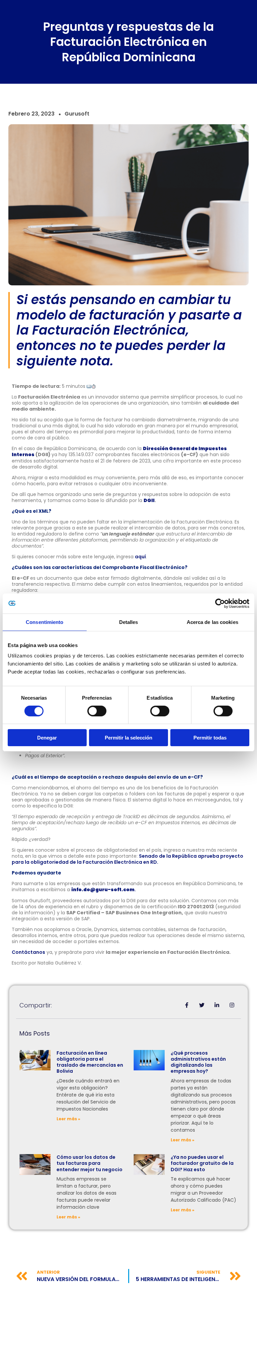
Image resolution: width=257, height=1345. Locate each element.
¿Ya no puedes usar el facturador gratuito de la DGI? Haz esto (202, 1163)
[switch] (96, 711)
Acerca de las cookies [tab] (212, 622)
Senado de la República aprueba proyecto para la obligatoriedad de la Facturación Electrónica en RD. (127, 859)
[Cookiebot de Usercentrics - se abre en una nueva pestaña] (220, 603)
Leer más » (68, 1119)
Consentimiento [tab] (44, 622)
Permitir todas (210, 737)
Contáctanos (28, 952)
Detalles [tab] (128, 622)
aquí (140, 556)
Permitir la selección (128, 737)
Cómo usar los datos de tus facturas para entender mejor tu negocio (89, 1163)
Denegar (47, 737)
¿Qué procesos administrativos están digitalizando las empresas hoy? (198, 1062)
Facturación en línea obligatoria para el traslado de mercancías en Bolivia (90, 1062)
